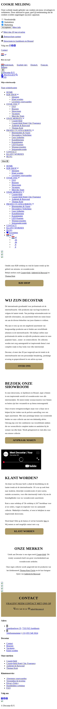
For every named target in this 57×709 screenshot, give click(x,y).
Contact (4, 50)
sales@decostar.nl (37, 609)
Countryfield (25, 273)
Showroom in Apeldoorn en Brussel (18, 41)
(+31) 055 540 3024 (29, 633)
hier (45, 521)
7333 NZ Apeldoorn (30, 628)
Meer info (16, 27)
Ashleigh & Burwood (39, 273)
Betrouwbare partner (12, 36)
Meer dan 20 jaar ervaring (14, 32)
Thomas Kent (10, 276)
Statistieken (9, 22)
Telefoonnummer (13, 633)
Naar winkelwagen (9, 88)
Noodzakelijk (10, 19)
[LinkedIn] (15, 45)
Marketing (8, 25)
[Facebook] (12, 45)
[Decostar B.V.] (8, 72)
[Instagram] (10, 45)
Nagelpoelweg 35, (14, 628)
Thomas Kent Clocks (27, 570)
